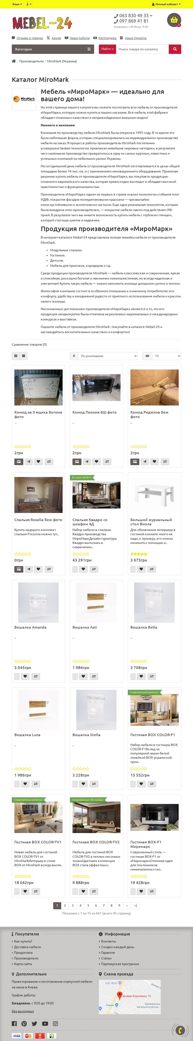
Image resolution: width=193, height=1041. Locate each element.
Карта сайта (23, 964)
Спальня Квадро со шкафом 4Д (90, 522)
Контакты (108, 941)
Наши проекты (136, 38)
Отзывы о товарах (30, 38)
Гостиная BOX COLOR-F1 (152, 735)
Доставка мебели (27, 947)
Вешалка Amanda (30, 627)
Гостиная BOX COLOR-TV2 (96, 842)
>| (135, 905)
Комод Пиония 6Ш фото (94, 412)
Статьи (106, 958)
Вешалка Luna (27, 735)
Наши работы (80, 38)
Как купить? (23, 941)
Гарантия (108, 952)
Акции (56, 38)
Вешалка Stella (86, 735)
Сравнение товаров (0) (29, 344)
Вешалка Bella (143, 627)
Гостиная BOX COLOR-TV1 (37, 842)
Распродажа (107, 38)
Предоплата (23, 952)
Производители (31, 61)
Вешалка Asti (84, 627)
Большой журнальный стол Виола (151, 522)
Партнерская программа (120, 964)
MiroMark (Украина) (62, 61)
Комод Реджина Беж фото (149, 414)
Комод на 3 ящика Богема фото (38, 414)
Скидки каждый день (117, 947)
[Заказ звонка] (180, 1030)
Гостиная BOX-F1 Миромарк (145, 844)
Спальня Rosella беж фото (38, 520)
